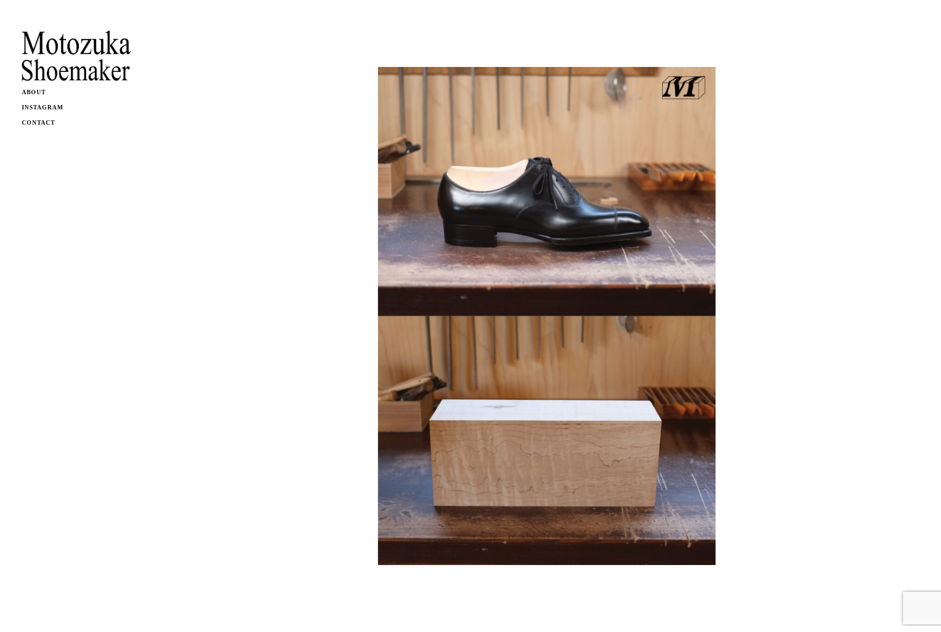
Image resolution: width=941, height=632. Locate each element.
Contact (38, 122)
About (34, 92)
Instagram (42, 107)
